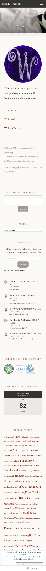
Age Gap (10, 437)
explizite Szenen (9, 461)
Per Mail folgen (23, 243)
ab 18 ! (6, 437)
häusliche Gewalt (10, 487)
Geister (36, 465)
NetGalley (26, 513)
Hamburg (29, 471)
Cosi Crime (21, 441)
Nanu (12, 295)
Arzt (14, 437)
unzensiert (8, 546)
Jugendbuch (34, 486)
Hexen (7, 475)
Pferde (33, 518)
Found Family (16, 465)
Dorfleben (36, 446)
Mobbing (35, 504)
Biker (30, 437)
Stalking (6, 541)
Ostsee (28, 518)
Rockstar (20, 522)
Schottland (32, 529)
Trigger (29, 540)
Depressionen (28, 446)
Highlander (28, 476)
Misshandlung (28, 504)
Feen (34, 461)
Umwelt (34, 541)
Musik (22, 508)
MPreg (17, 508)
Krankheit (16, 492)
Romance (11, 528)
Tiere (10, 541)
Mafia (38, 498)
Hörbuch (21, 487)
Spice (32, 535)
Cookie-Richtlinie (28, 559)
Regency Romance (10, 522)
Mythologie (32, 508)
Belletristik (25, 437)
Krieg (22, 492)
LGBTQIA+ (23, 498)
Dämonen (33, 450)
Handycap (35, 471)
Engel (33, 455)
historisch (37, 475)
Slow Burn (16, 535)
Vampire (36, 546)
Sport (38, 535)
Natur (18, 513)
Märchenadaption (10, 513)
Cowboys (30, 441)
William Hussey (12, 128)
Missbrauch (20, 504)
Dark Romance (17, 445)
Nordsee (11, 518)
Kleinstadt (8, 492)
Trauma (22, 540)
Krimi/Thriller (33, 492)
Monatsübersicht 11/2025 (28, 309)
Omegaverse (20, 517)
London (33, 499)
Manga (13, 503)
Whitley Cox (11, 119)
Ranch (38, 518)
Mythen (27, 508)
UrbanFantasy (21, 546)
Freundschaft (26, 465)
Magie (7, 503)
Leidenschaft (10, 498)
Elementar (8, 455)
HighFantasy (17, 475)
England (38, 456)
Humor (34, 481)
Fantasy (27, 460)
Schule (39, 529)
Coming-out (12, 441)
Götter (23, 471)
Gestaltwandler (12, 470)
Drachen (8, 450)
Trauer (15, 540)
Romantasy (23, 528)
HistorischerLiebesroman (17, 481)
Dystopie (24, 450)
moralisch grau (9, 508)
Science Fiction (8, 536)
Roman (26, 522)
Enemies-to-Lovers (24, 455)
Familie (19, 461)
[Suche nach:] (23, 201)
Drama (16, 450)
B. (10, 309)
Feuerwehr (7, 466)
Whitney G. (10, 110)
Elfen (14, 455)
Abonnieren (23, 264)
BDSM (19, 437)
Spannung (25, 535)
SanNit (13, 281)
